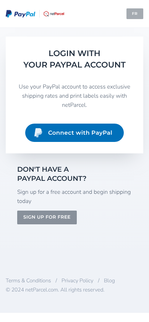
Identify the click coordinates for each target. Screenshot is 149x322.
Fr (135, 13)
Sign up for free (47, 217)
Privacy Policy (77, 280)
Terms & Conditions (28, 280)
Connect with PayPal (80, 132)
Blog (109, 280)
